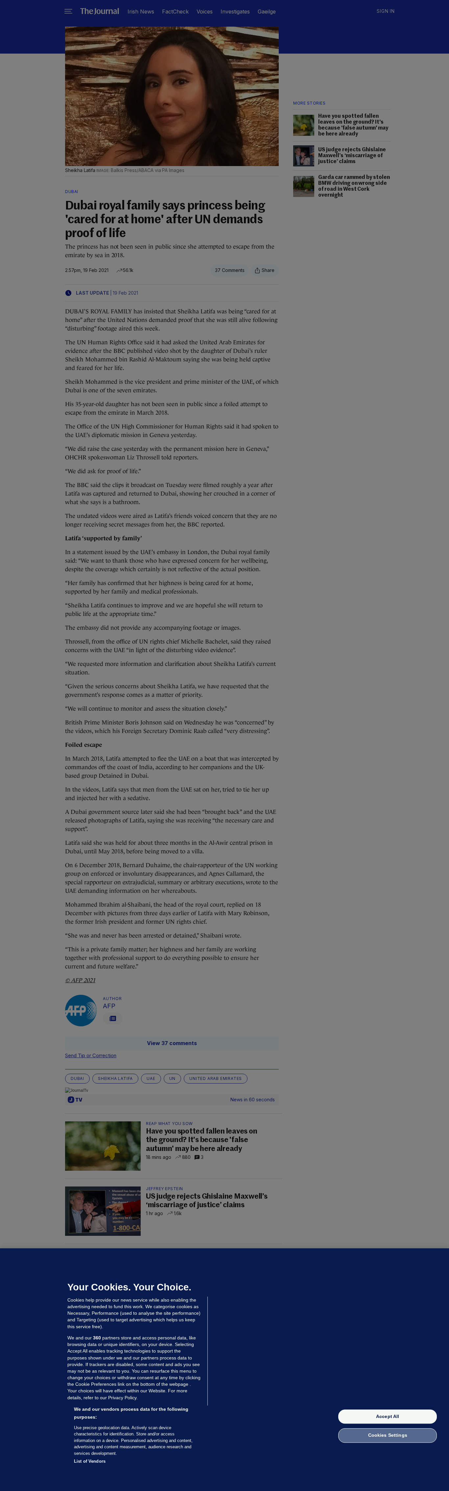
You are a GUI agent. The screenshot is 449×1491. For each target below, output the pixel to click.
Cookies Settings (387, 1435)
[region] (224, 1369)
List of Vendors (90, 1461)
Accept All (387, 1416)
